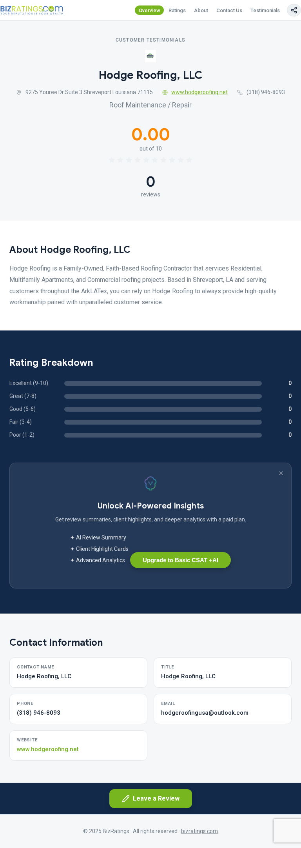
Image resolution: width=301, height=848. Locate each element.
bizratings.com (199, 831)
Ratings (177, 10)
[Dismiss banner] (281, 473)
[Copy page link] (294, 10)
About (201, 10)
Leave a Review (156, 798)
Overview (149, 10)
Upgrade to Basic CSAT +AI (180, 560)
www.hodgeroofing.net (199, 92)
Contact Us (229, 10)
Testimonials (265, 10)
